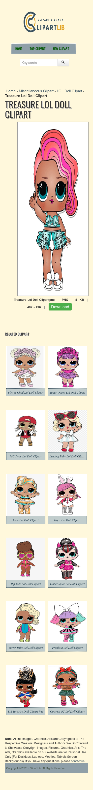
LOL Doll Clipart (69, 90)
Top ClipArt (38, 48)
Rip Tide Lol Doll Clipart (26, 584)
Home (18, 48)
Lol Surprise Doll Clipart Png (25, 711)
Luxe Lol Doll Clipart (25, 520)
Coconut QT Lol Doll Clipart (67, 711)
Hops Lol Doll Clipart (67, 520)
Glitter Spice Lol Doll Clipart (67, 584)
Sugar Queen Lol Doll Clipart (67, 392)
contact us (78, 761)
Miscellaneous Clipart (36, 90)
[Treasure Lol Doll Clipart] (53, 208)
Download (60, 306)
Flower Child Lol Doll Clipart (25, 392)
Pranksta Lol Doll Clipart (67, 648)
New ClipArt (61, 48)
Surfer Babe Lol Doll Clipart (26, 648)
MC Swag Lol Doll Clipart (25, 456)
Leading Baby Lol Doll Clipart (67, 456)
